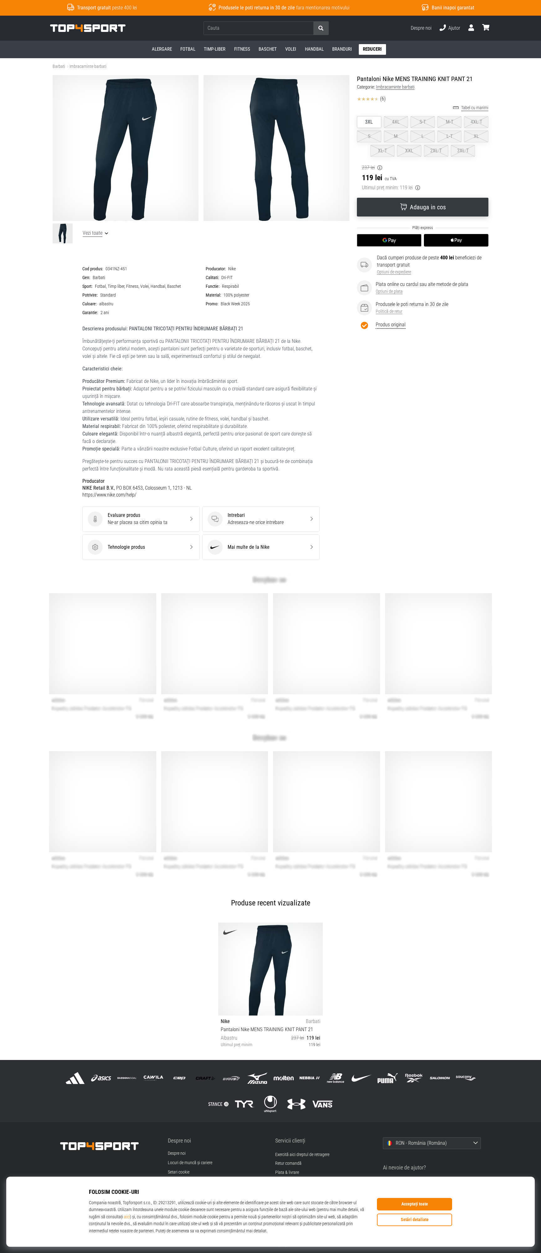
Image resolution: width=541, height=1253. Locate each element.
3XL (369, 122)
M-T (449, 122)
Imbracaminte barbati (88, 66)
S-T (423, 122)
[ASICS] (101, 1078)
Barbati (59, 66)
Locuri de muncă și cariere (190, 1163)
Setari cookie (178, 1172)
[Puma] (388, 1078)
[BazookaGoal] (127, 1078)
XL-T (382, 151)
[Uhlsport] (270, 1104)
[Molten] (283, 1078)
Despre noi (421, 28)
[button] (308, 28)
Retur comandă (288, 1163)
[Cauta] (320, 28)
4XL (396, 122)
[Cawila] (153, 1078)
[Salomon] (440, 1078)
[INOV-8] (232, 1078)
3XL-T (463, 151)
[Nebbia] (309, 1078)
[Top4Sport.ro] (109, 1146)
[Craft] (205, 1078)
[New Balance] (335, 1078)
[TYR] (244, 1104)
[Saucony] (466, 1078)
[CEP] (179, 1078)
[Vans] (323, 1104)
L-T (449, 136)
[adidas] (75, 1078)
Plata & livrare (287, 1172)
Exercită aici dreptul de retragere (302, 1154)
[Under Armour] (297, 1104)
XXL (409, 151)
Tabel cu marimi (474, 107)
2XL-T (436, 151)
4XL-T (476, 122)
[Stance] (218, 1104)
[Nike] (362, 1078)
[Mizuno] (257, 1078)
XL (476, 136)
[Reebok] (414, 1078)
